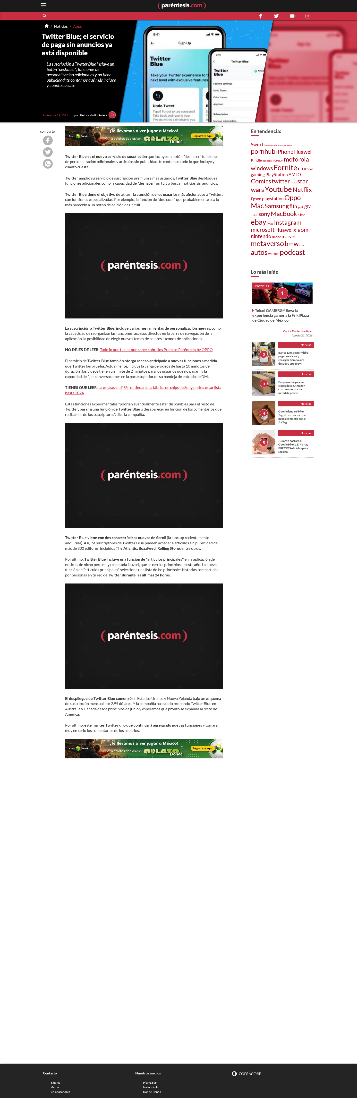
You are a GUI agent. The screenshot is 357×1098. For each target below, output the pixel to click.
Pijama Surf (150, 1082)
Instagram (287, 222)
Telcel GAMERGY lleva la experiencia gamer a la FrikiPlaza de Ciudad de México (280, 315)
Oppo (292, 197)
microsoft (263, 229)
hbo (294, 182)
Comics (261, 181)
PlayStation (276, 174)
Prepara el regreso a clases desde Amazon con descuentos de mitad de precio (291, 387)
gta (308, 206)
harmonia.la (150, 1087)
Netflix (302, 189)
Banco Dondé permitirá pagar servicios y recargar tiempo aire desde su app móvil (293, 358)
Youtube (278, 189)
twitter (281, 181)
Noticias (61, 26)
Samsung (276, 205)
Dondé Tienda (152, 1092)
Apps (77, 26)
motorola (296, 159)
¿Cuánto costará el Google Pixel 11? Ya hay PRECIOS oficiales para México (293, 446)
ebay (258, 221)
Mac (257, 206)
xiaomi (301, 229)
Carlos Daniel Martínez (298, 331)
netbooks (269, 145)
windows (262, 168)
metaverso (267, 243)
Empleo (55, 1082)
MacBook (284, 213)
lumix (301, 245)
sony (264, 213)
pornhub (263, 151)
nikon (301, 215)
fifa (293, 206)
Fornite (285, 167)
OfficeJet (278, 160)
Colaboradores (60, 1092)
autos (259, 252)
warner (273, 253)
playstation (273, 198)
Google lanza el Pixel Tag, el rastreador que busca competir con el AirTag (292, 417)
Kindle (256, 160)
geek (301, 207)
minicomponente (282, 145)
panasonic (268, 160)
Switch (258, 144)
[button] (45, 16)
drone (276, 237)
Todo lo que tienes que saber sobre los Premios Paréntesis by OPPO (156, 349)
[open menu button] (43, 5)
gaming (258, 174)
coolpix (254, 215)
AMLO (295, 174)
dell (310, 169)
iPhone (284, 151)
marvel (288, 236)
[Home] (47, 26)
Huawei (302, 152)
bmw (292, 244)
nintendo (261, 236)
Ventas (55, 1087)
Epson (256, 198)
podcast (292, 252)
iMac (270, 223)
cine (303, 168)
